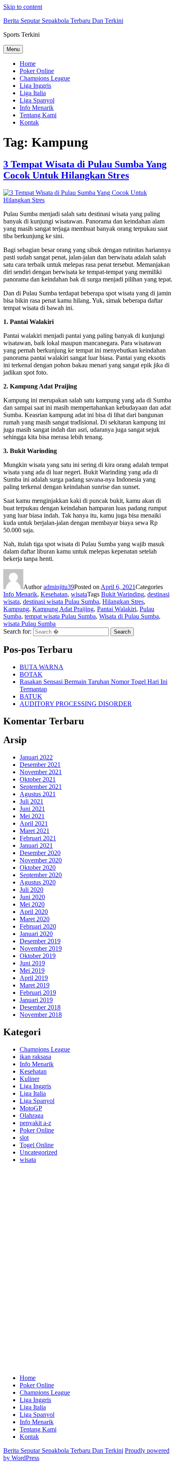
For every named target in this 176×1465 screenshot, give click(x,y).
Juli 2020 (31, 889)
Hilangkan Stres (123, 601)
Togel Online (37, 1144)
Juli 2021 (31, 801)
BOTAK (31, 674)
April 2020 (34, 911)
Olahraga (31, 1115)
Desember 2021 (40, 764)
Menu (13, 49)
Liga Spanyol (37, 100)
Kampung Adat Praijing (63, 608)
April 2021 (34, 823)
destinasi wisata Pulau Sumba (61, 601)
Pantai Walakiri (116, 608)
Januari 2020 (36, 933)
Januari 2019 (36, 999)
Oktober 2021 (38, 779)
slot (24, 1137)
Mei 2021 (32, 816)
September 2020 (41, 874)
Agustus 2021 (38, 794)
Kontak (29, 122)
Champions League (45, 78)
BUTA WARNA (41, 666)
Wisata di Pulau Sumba (129, 616)
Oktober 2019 (38, 955)
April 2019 (34, 977)
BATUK (31, 696)
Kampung (16, 608)
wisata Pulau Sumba (29, 623)
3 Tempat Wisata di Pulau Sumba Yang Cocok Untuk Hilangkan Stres (85, 170)
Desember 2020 (40, 852)
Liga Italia (33, 92)
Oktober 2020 (38, 867)
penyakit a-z (35, 1122)
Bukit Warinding (122, 594)
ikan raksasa (35, 1056)
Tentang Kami (38, 115)
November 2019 (41, 948)
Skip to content (22, 6)
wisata (79, 594)
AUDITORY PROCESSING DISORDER (76, 703)
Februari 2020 (38, 926)
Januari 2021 (36, 845)
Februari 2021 (38, 838)
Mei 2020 (32, 904)
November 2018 (41, 1014)
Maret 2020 (35, 919)
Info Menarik (37, 107)
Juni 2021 (32, 808)
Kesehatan (54, 594)
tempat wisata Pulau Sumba (60, 616)
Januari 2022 (36, 757)
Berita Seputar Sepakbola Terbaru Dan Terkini (63, 20)
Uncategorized (38, 1152)
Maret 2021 (35, 830)
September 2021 (41, 786)
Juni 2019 (32, 963)
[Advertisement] (88, 1272)
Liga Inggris (35, 85)
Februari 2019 (38, 992)
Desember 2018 (40, 1007)
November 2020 (41, 860)
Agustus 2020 (38, 882)
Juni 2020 (32, 896)
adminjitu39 (58, 586)
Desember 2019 (40, 941)
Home (28, 63)
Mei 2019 (32, 970)
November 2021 (41, 771)
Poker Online (37, 70)
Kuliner (29, 1078)
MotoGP (31, 1108)
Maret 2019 (35, 985)
